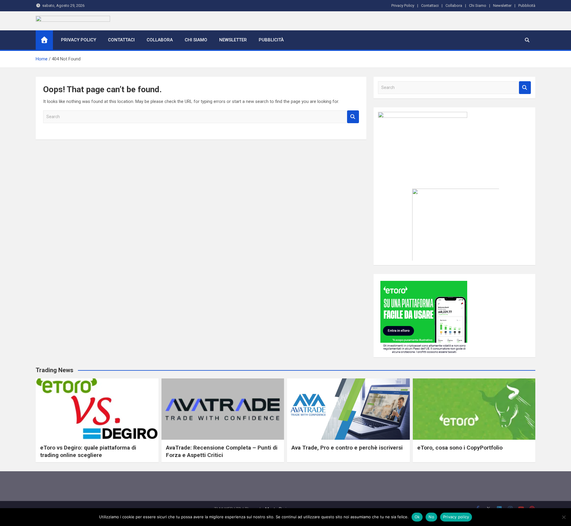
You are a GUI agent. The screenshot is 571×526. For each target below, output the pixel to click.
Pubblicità (526, 5)
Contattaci (430, 5)
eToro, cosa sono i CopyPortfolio (460, 447)
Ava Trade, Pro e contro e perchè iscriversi (347, 447)
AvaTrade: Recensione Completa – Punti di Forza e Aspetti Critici (221, 451)
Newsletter (502, 5)
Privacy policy (456, 516)
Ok (417, 516)
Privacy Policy (402, 5)
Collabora (453, 5)
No (431, 516)
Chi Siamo (477, 5)
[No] (564, 517)
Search (353, 116)
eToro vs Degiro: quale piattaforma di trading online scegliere (88, 451)
